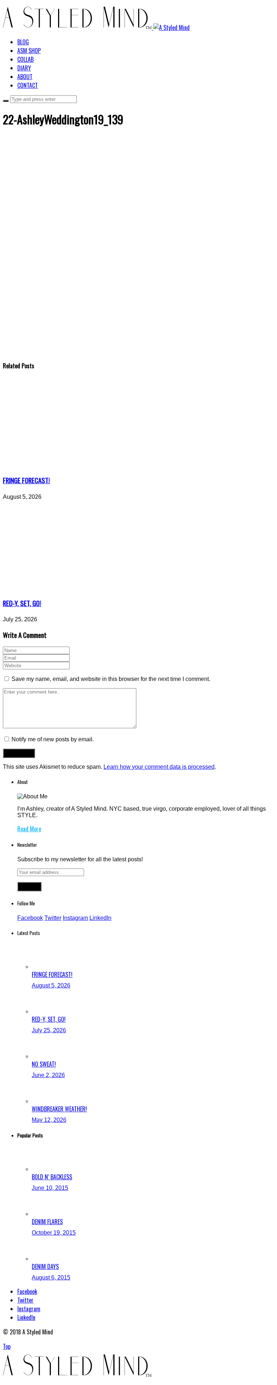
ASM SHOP (29, 50)
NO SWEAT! (44, 1064)
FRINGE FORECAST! (26, 480)
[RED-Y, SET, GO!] (69, 588)
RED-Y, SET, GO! (22, 603)
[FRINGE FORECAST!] (69, 465)
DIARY (24, 68)
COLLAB (25, 59)
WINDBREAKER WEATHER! (59, 1109)
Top (6, 1346)
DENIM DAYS (45, 1266)
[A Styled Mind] (96, 27)
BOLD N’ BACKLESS (52, 1176)
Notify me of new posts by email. (53, 739)
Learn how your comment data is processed (159, 767)
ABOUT (24, 76)
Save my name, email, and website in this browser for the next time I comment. (111, 679)
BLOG (23, 42)
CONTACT (27, 85)
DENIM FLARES (47, 1221)
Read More (29, 828)
